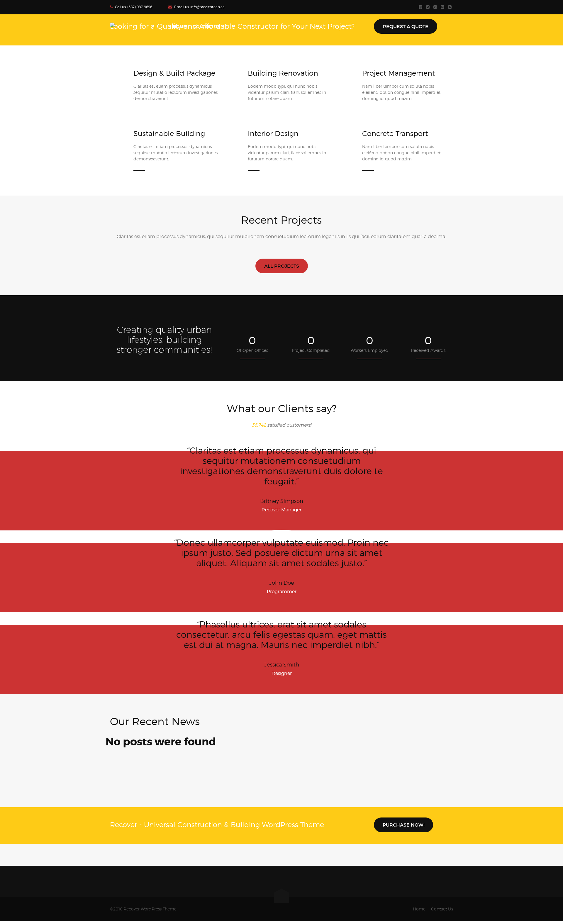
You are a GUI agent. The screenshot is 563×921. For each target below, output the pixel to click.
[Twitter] (428, 7)
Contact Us (442, 908)
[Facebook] (421, 7)
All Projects (281, 266)
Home (419, 908)
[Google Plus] (443, 7)
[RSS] (450, 7)
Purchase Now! (403, 825)
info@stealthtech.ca (207, 7)
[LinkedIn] (435, 7)
